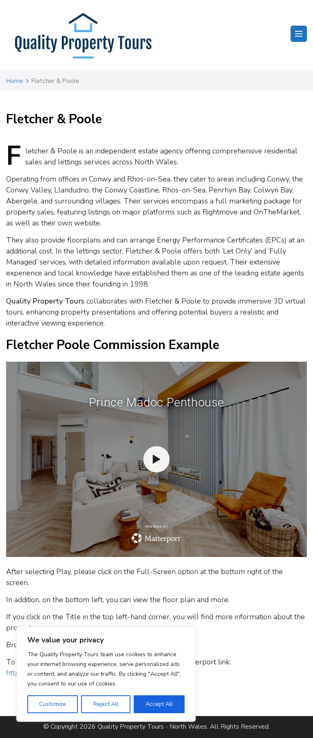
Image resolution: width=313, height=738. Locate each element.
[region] (106, 674)
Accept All (159, 704)
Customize (52, 704)
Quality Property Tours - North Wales (152, 726)
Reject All (106, 704)
